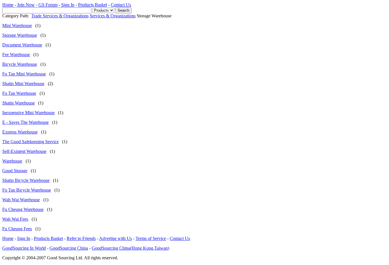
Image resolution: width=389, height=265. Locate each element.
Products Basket (92, 4)
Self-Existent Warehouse (24, 151)
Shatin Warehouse (18, 102)
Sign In (67, 4)
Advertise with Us (115, 238)
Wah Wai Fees (15, 219)
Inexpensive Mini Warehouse (28, 112)
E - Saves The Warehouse (25, 122)
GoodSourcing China (69, 248)
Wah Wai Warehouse (21, 199)
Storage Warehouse (19, 35)
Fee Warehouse (16, 54)
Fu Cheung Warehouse (23, 209)
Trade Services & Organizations (60, 15)
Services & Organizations (113, 15)
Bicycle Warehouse (19, 64)
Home (7, 4)
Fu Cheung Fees (17, 228)
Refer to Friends (81, 238)
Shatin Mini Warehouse (23, 83)
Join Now (26, 4)
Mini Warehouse (17, 25)
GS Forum (48, 4)
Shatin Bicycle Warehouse (26, 180)
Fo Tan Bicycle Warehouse (26, 190)
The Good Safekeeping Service (30, 141)
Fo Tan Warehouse (19, 93)
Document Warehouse (22, 44)
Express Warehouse (20, 132)
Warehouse (12, 161)
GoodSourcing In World (24, 248)
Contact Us (121, 4)
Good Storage (14, 170)
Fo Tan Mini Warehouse (24, 73)
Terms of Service (151, 238)
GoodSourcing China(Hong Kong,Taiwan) (130, 248)
